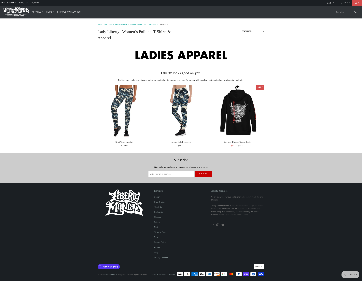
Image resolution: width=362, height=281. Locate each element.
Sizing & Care (159, 232)
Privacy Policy (160, 242)
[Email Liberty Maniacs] (213, 225)
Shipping (157, 217)
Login (347, 3)
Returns (157, 222)
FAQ (156, 227)
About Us (24, 3)
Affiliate (157, 247)
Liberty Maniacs (110, 274)
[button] (38, 12)
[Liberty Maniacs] (16, 12)
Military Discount (161, 257)
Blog (156, 252)
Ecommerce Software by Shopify (161, 274)
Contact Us (158, 212)
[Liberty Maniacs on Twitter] (223, 225)
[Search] (355, 12)
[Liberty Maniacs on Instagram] (218, 225)
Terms (156, 237)
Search (157, 197)
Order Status (8, 3)
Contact (36, 3)
